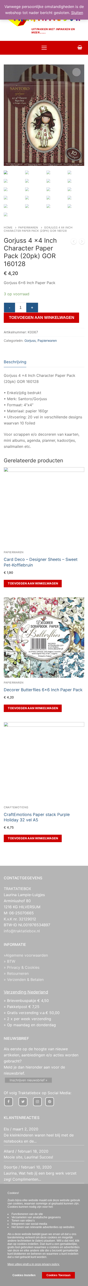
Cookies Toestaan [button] (58, 1275)
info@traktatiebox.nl (22, 931)
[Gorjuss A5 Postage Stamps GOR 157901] (82, 242)
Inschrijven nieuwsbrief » (28, 1080)
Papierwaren (28, 227)
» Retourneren (16, 973)
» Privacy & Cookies (21, 967)
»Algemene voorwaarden (26, 955)
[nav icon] (44, 48)
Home (8, 227)
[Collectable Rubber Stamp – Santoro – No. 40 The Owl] (74, 242)
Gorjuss (30, 340)
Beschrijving (15, 362)
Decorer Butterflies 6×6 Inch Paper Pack (43, 689)
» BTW (9, 961)
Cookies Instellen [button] (23, 1275)
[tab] (15, 362)
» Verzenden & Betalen (24, 979)
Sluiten (77, 12)
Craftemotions (16, 807)
